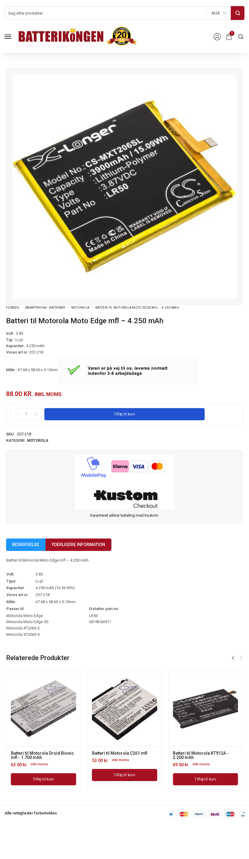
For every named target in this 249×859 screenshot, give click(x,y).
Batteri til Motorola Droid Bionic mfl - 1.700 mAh (42, 755)
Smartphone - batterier (45, 307)
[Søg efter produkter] (237, 13)
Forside (12, 307)
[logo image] (77, 36)
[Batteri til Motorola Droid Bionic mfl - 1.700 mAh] (43, 709)
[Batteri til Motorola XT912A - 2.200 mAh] (205, 709)
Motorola (80, 307)
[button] (233, 658)
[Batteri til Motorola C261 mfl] (124, 709)
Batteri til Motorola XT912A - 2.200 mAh (201, 755)
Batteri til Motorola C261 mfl (119, 753)
